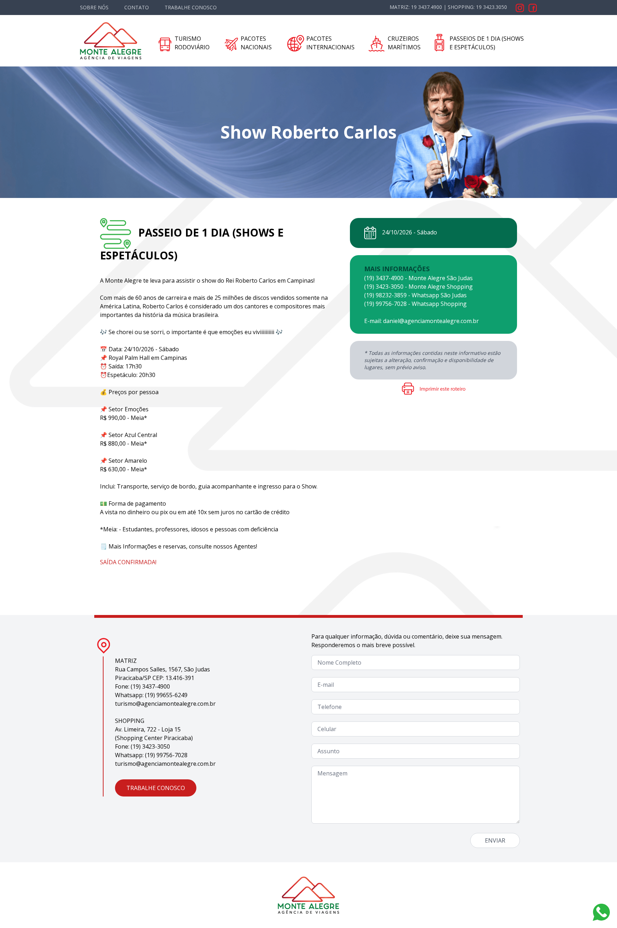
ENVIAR (495, 840)
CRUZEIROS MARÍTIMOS (404, 43)
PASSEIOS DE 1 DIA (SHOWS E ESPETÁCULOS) (487, 43)
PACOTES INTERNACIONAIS (330, 43)
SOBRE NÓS (94, 7)
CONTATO (136, 7)
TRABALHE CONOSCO (191, 7)
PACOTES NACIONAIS (256, 43)
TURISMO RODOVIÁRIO (192, 43)
